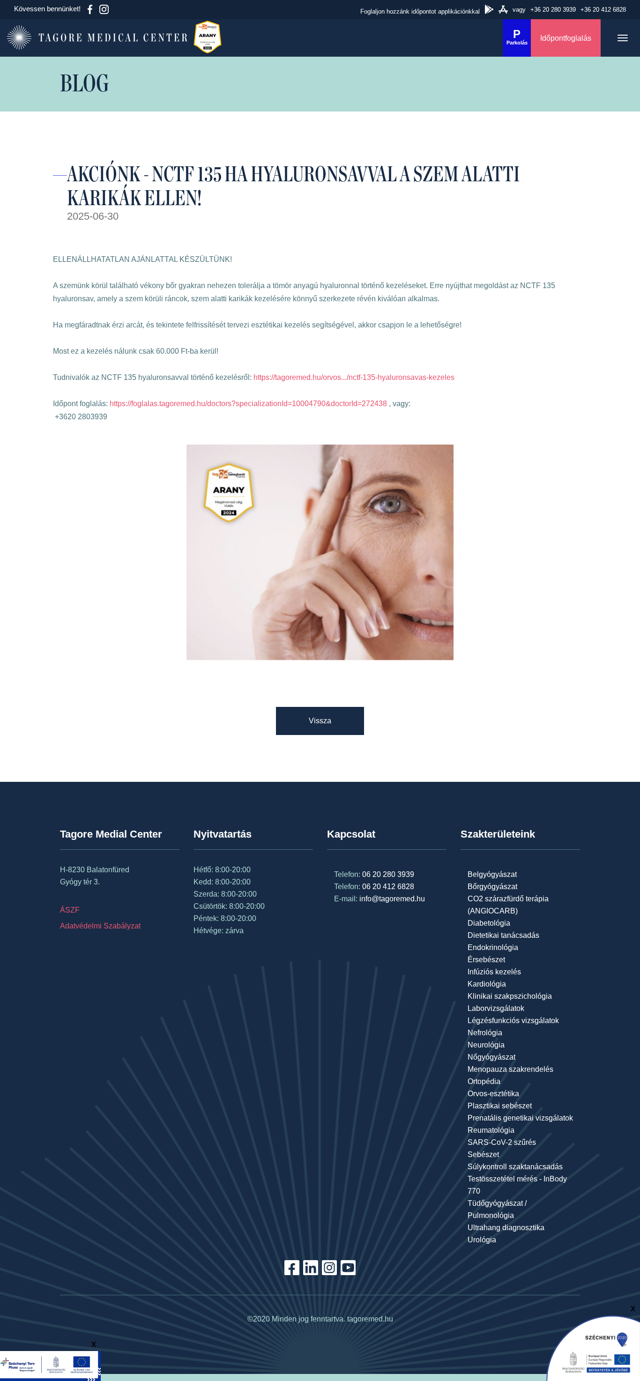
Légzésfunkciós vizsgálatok (513, 1021)
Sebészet (483, 1154)
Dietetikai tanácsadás (503, 935)
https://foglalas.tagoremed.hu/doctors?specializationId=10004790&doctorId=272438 (248, 404)
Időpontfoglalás (565, 38)
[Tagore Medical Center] (93, 38)
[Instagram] (104, 9)
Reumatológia (491, 1130)
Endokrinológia (493, 947)
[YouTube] (348, 1273)
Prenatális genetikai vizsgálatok (520, 1118)
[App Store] (503, 9)
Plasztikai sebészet (500, 1106)
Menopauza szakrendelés (510, 1069)
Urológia (482, 1240)
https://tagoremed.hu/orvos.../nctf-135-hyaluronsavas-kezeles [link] (353, 377)
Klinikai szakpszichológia (510, 996)
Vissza (320, 721)
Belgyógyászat (492, 874)
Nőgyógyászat (491, 1057)
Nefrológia (485, 1033)
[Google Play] (489, 9)
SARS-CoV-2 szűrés (502, 1142)
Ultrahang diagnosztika (506, 1228)
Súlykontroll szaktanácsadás (515, 1167)
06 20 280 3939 (388, 874)
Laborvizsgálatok (496, 1008)
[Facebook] (90, 9)
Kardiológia (487, 984)
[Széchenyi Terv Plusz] (50, 1365)
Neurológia (486, 1045)
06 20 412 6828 (388, 887)
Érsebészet (486, 960)
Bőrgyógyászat (492, 887)
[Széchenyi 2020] (593, 1347)
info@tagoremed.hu (392, 899)
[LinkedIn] (310, 1273)
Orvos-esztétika (493, 1094)
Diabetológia (489, 923)
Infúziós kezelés (494, 972)
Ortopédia (484, 1081)
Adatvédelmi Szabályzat (100, 926)
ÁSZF (70, 910)
